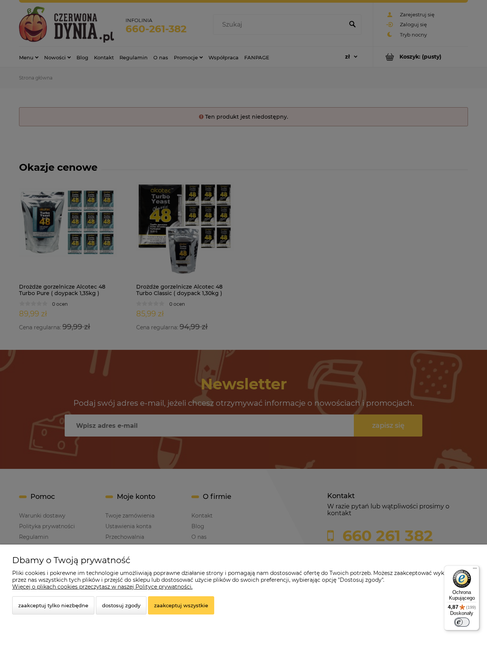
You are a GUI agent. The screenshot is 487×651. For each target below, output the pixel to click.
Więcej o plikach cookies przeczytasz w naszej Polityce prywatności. (102, 586)
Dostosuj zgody (121, 605)
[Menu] (474, 570)
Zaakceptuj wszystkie (181, 605)
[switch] (461, 622)
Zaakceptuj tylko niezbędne (53, 605)
